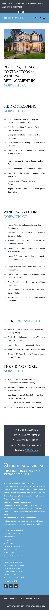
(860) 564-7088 (39, 3)
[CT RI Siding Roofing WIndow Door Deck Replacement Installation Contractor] (14, 17)
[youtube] (23, 12)
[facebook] (14, 12)
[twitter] (18, 12)
